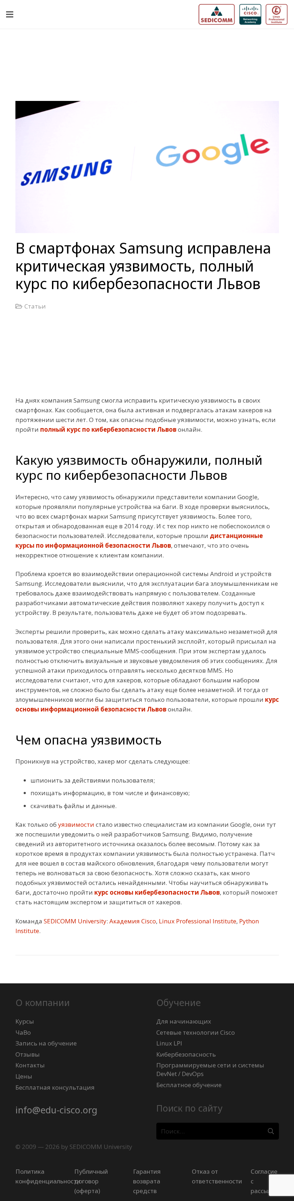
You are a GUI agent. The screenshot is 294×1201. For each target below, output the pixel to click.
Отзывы (27, 1054)
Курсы (24, 1021)
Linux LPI (169, 1043)
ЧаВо (23, 1032)
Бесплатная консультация (55, 1087)
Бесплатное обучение (189, 1085)
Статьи (35, 306)
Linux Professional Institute (197, 921)
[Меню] (9, 14)
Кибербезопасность (186, 1054)
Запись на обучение (46, 1043)
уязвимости (76, 824)
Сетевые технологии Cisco (195, 1032)
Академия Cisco (132, 921)
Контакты (30, 1065)
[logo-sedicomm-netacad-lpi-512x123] (243, 14)
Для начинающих (183, 1021)
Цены (23, 1076)
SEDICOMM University (75, 921)
